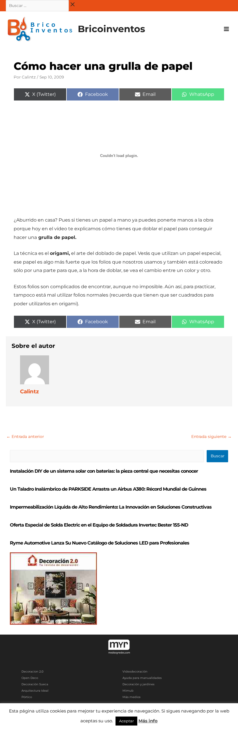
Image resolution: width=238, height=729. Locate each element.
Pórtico (26, 697)
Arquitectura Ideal (34, 691)
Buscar (217, 456)
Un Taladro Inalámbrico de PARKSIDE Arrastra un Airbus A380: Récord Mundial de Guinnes (108, 489)
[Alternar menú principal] (226, 29)
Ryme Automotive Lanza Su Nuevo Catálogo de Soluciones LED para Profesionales (99, 543)
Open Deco (29, 678)
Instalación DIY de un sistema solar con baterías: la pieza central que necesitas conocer (104, 471)
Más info (148, 720)
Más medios (131, 697)
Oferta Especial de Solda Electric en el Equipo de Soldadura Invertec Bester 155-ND (99, 525)
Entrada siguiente (211, 436)
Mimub (128, 691)
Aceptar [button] (126, 721)
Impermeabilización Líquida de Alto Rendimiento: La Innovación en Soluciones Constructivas (111, 507)
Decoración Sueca (34, 684)
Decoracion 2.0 (32, 671)
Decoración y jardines (138, 684)
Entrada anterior (25, 436)
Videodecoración (134, 671)
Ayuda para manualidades (142, 678)
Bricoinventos (111, 28)
